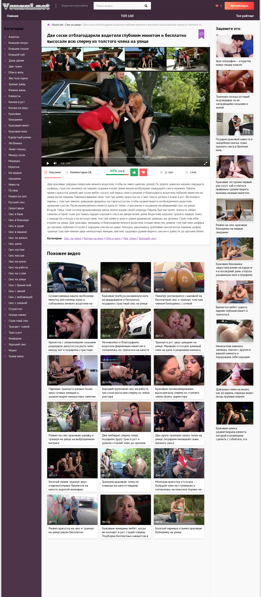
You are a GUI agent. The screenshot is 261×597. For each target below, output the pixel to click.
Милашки (14, 161)
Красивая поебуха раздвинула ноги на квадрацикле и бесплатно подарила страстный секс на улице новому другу (125, 301)
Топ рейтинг (245, 16)
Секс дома (15, 243)
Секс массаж (16, 255)
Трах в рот (15, 332)
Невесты (14, 184)
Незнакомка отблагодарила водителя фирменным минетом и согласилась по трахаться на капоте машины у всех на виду (125, 348)
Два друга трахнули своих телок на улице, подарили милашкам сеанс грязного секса (178, 439)
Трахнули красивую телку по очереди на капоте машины (120, 483)
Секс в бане (16, 214)
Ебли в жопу (113, 238)
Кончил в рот (17, 102)
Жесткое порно (18, 78)
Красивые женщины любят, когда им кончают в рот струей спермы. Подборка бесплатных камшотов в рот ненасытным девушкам (125, 534)
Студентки (15, 309)
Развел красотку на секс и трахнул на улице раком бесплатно (71, 530)
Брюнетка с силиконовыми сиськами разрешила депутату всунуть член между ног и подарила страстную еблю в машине (72, 348)
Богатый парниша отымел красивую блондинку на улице (178, 530)
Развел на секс (18, 196)
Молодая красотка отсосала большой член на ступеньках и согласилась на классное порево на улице (178, 487)
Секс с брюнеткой (20, 285)
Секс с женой (17, 291)
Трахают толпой (19, 326)
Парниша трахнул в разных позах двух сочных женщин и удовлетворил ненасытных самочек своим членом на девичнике (72, 394)
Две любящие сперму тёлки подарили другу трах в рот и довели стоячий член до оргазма (123, 439)
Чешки (13, 350)
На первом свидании (15, 175)
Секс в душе (16, 226)
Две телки (15, 66)
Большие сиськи (19, 48)
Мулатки (14, 167)
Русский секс (17, 202)
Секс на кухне (17, 261)
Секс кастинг (17, 249)
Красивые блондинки (15, 116)
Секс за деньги (18, 238)
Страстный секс (18, 320)
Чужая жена (16, 356)
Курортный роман (20, 137)
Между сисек (17, 155)
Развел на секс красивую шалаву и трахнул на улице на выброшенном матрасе (71, 439)
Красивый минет (19, 125)
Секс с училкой (18, 303)
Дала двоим (16, 60)
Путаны (13, 190)
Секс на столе (17, 273)
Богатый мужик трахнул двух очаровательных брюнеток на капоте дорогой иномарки (68, 485)
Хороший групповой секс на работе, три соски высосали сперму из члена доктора (126, 392)
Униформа (15, 338)
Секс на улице (72, 238)
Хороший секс (147, 238)
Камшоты (14, 96)
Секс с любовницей (20, 297)
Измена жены (17, 90)
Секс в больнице (19, 220)
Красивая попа (18, 131)
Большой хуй (17, 54)
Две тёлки (130, 238)
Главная (12, 16)
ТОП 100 (127, 16)
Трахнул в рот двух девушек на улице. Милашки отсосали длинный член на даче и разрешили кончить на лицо (178, 348)
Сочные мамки (17, 315)
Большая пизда (18, 43)
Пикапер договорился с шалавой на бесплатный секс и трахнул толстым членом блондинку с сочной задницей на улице (179, 301)
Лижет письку (17, 149)
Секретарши (16, 208)
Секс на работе (18, 267)
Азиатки (14, 37)
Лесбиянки (15, 143)
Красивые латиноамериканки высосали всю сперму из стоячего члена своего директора (177, 392)
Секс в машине (18, 232)
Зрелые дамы (17, 84)
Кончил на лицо (93, 238)
